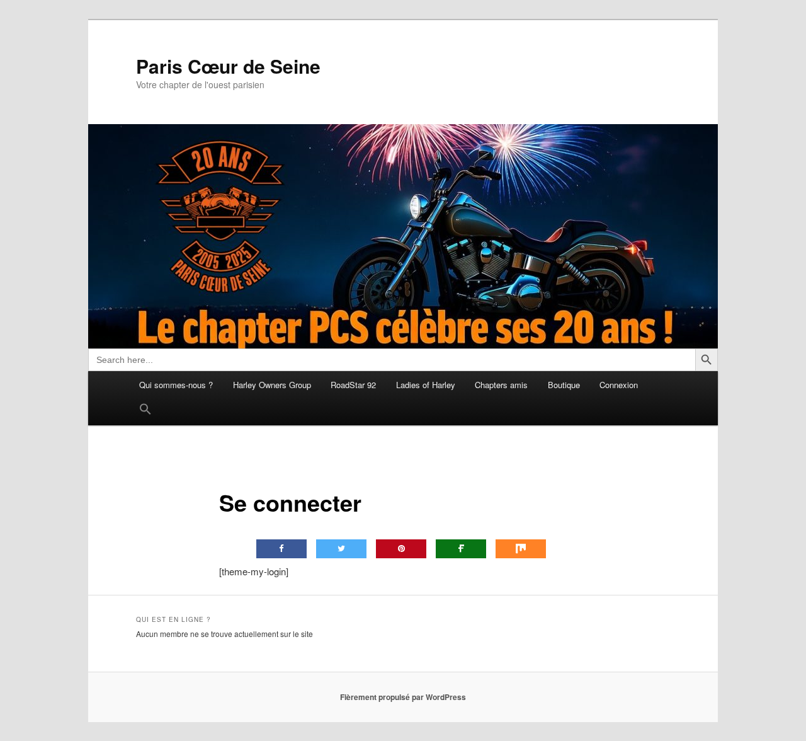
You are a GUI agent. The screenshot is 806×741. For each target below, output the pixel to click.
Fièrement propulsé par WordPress (403, 697)
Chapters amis (501, 385)
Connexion (618, 385)
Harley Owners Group (272, 385)
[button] (145, 411)
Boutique (564, 385)
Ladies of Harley (425, 385)
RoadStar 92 (353, 385)
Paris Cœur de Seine (228, 66)
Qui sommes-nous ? (176, 385)
